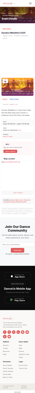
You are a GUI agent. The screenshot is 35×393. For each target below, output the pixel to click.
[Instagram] (13, 332)
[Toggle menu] (30, 3)
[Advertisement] (17, 58)
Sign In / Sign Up (10, 151)
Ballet (20, 348)
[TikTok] (5, 336)
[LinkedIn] (18, 332)
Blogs (4, 354)
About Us (6, 345)
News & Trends (21, 13)
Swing (21, 357)
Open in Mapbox (18, 192)
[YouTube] (27, 332)
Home (4, 13)
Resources (6, 351)
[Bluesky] (9, 336)
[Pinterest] (22, 332)
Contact (5, 348)
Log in (11, 104)
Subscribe (17, 250)
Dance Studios (7, 365)
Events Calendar (8, 371)
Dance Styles (7, 374)
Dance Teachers (8, 368)
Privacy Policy (23, 365)
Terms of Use (23, 368)
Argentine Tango (24, 354)
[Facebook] (5, 332)
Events (10, 13)
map (20, 130)
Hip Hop (21, 351)
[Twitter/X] (9, 332)
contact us (24, 213)
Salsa (20, 345)
